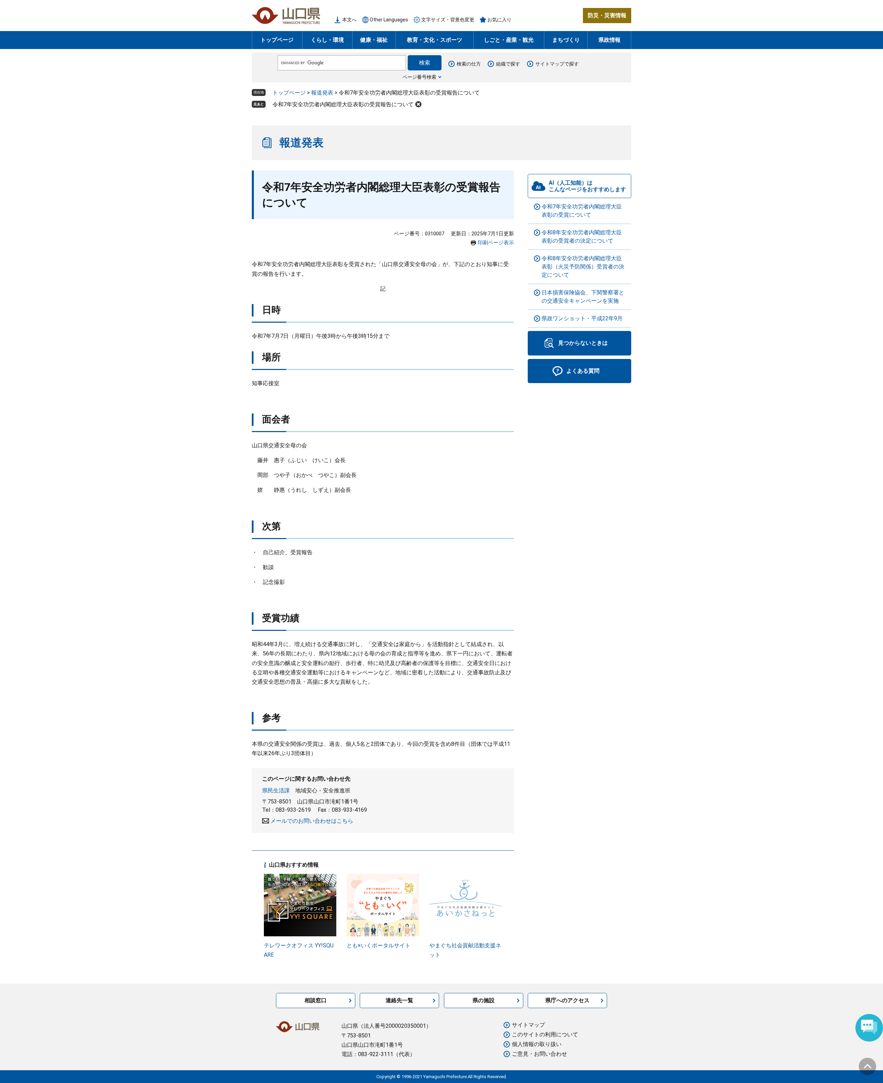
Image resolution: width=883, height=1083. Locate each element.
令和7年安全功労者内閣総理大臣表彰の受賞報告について (343, 104)
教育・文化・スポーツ (434, 40)
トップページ (277, 40)
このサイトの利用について (545, 1034)
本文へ (349, 19)
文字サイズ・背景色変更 (447, 19)
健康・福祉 (374, 40)
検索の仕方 (469, 64)
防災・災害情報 (607, 15)
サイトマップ (528, 1025)
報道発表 (322, 92)
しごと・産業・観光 (509, 40)
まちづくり (566, 40)
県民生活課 (276, 790)
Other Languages (389, 19)
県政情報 (609, 40)
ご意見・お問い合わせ (539, 1054)
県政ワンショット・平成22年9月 (582, 318)
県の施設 (484, 1000)
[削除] (418, 104)
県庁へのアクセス (567, 1000)
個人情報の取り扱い (537, 1044)
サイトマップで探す (557, 64)
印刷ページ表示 (496, 243)
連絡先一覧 (399, 1000)
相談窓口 (316, 1000)
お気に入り (499, 19)
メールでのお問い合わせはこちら (311, 821)
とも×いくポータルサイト (378, 945)
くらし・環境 (327, 40)
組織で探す (508, 64)
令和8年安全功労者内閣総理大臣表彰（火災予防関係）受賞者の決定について (583, 266)
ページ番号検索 (419, 77)
